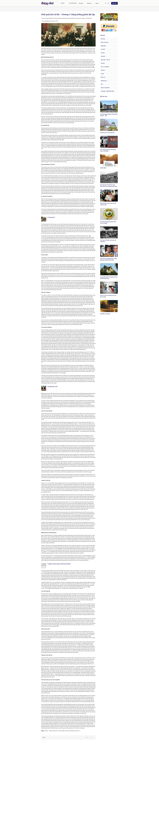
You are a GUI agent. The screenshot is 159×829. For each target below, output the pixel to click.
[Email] (93, 737)
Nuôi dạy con (104, 80)
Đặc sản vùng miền (105, 87)
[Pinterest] (91, 737)
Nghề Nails (103, 45)
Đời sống (103, 38)
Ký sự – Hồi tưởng (105, 66)
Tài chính (103, 49)
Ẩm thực (103, 63)
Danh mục (114, 3)
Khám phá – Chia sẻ (105, 59)
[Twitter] (87, 737)
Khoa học (103, 77)
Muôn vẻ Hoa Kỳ (104, 42)
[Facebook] (85, 737)
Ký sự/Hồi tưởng (72, 3)
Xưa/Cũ (62, 3)
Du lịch (102, 73)
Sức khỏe (103, 56)
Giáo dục (103, 70)
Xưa (102, 84)
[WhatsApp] (89, 737)
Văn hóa (103, 52)
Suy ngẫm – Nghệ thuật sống (107, 91)
